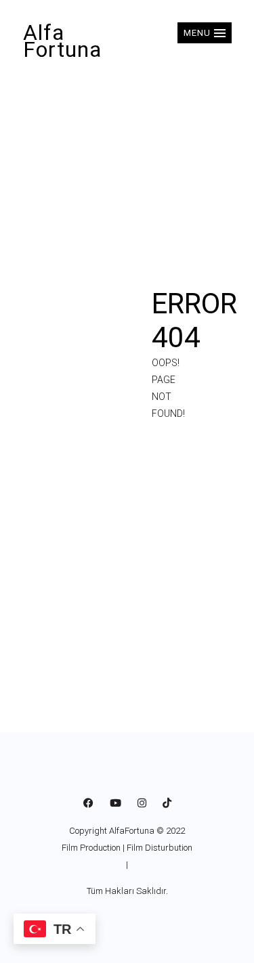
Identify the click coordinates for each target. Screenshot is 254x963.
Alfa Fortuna (62, 41)
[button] (204, 32)
